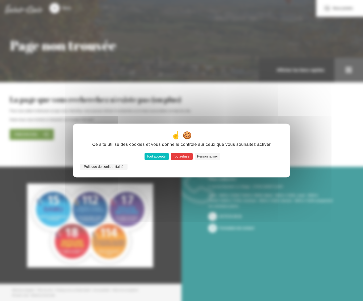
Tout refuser (182, 156)
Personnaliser (207, 156)
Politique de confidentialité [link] (103, 166)
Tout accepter (157, 156)
